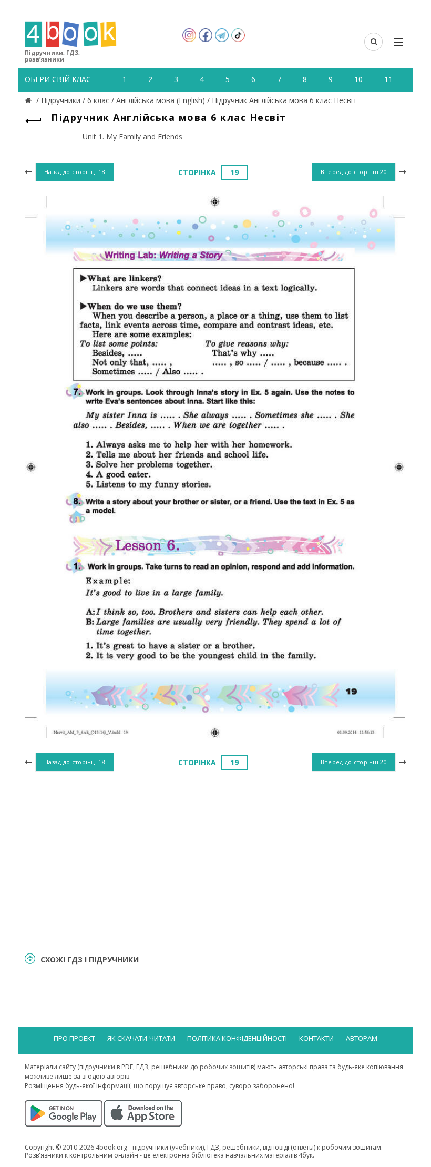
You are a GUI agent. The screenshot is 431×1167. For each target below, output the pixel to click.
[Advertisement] (215, 860)
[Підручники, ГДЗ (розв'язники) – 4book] (29, 100)
